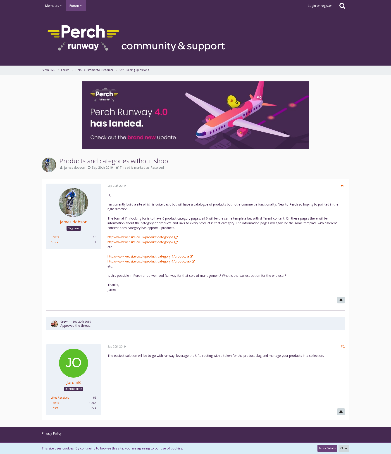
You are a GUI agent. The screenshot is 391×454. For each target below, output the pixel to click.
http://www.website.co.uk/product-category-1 (140, 237)
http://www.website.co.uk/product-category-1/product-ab (149, 261)
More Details (327, 448)
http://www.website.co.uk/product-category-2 (140, 242)
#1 (343, 186)
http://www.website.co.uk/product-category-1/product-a (148, 256)
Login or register (320, 5)
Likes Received (60, 398)
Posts (54, 242)
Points (55, 237)
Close (344, 448)
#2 (343, 346)
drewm (65, 321)
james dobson (74, 167)
